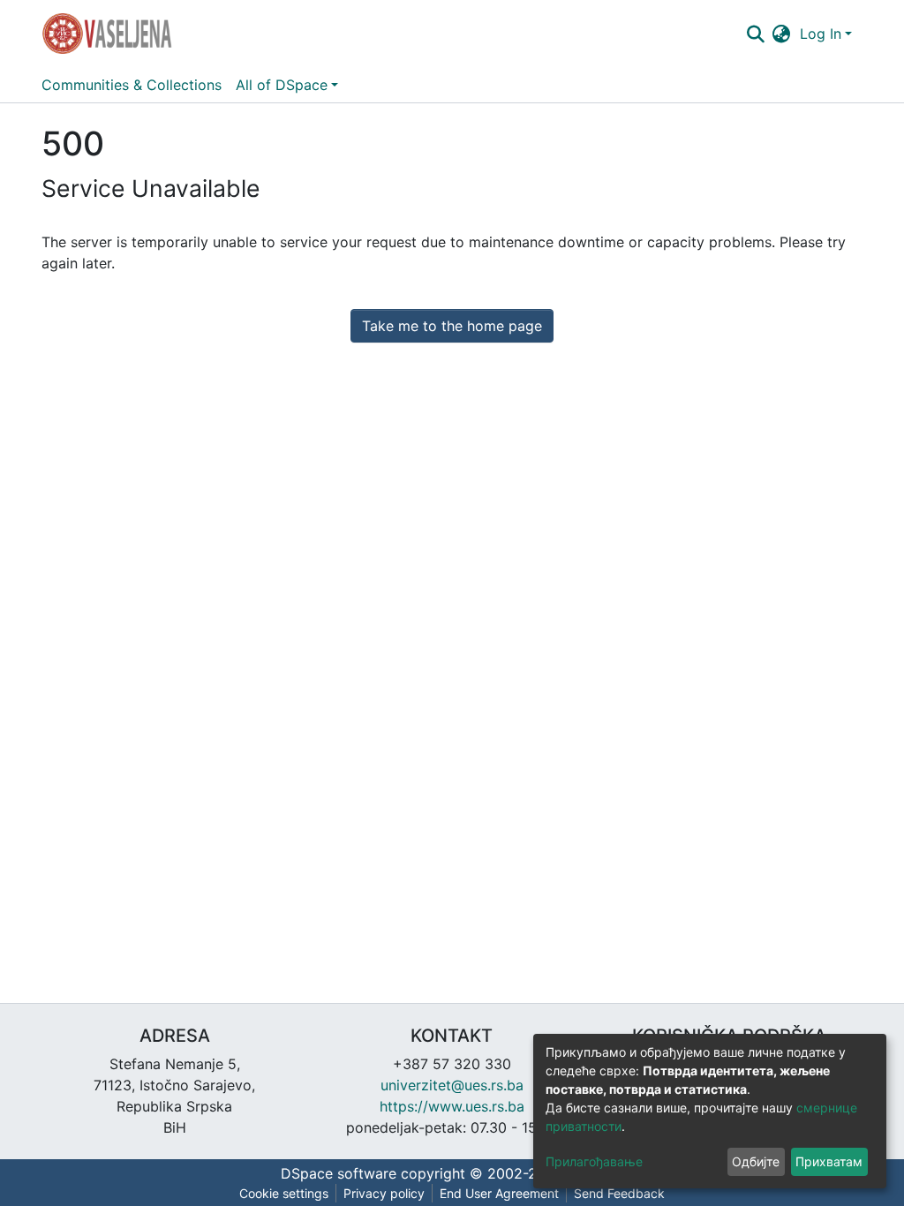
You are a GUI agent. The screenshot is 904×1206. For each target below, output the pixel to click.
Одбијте (756, 1161)
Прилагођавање (594, 1161)
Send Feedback (619, 1193)
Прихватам (829, 1161)
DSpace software (338, 1173)
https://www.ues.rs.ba (452, 1106)
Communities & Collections (131, 85)
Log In (820, 33)
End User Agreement (499, 1193)
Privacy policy (384, 1193)
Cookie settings (283, 1193)
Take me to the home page (452, 326)
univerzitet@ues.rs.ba (452, 1085)
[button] (781, 33)
